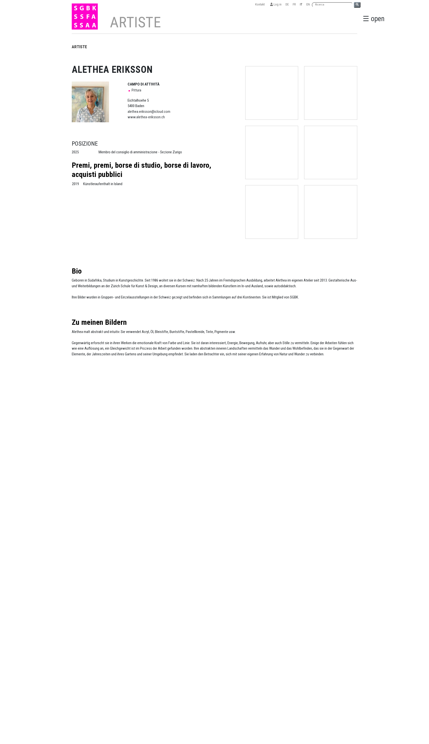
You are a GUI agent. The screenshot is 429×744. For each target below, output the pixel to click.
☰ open (374, 18)
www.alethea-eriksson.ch (146, 117)
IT (301, 4)
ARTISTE (79, 46)
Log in (277, 4)
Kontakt (260, 4)
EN (308, 4)
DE (287, 4)
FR (294, 4)
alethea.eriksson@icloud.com (149, 111)
